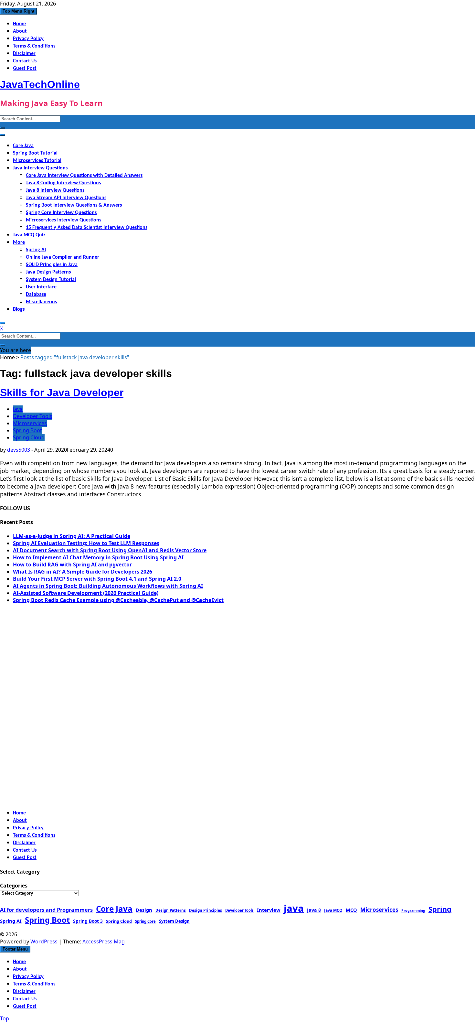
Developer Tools (32, 416)
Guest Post (25, 68)
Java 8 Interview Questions (55, 190)
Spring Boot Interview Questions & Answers (74, 205)
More (19, 242)
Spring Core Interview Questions (61, 212)
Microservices (30, 423)
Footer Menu (15, 949)
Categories (13, 885)
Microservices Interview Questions (63, 220)
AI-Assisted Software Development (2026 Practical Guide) (85, 593)
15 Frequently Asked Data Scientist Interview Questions (86, 227)
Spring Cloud (29, 437)
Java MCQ (333, 910)
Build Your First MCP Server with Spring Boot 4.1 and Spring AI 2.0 (97, 578)
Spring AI (36, 250)
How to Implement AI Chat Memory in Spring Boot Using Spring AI (98, 557)
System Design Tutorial (51, 279)
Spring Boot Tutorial (35, 153)
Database (36, 294)
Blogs (19, 309)
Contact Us (25, 61)
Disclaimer (24, 53)
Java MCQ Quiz (29, 235)
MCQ (351, 910)
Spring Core (145, 921)
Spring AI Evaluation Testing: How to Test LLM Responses (86, 543)
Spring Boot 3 (88, 921)
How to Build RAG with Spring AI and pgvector (72, 564)
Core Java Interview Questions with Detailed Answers (84, 175)
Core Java (23, 145)
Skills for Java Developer (61, 392)
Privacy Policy (28, 38)
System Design (174, 921)
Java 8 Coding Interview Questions (63, 183)
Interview (268, 910)
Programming (413, 910)
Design (144, 910)
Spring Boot (27, 430)
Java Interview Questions (40, 168)
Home (19, 24)
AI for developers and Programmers (46, 909)
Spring (439, 909)
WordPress (44, 941)
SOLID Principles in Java (52, 264)
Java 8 (314, 910)
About (20, 31)
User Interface (41, 287)
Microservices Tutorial (37, 160)
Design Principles (205, 910)
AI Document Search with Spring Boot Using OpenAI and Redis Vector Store (109, 550)
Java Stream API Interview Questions (66, 197)
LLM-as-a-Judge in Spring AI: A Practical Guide (71, 536)
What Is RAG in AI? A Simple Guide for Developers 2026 (82, 571)
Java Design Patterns (48, 272)
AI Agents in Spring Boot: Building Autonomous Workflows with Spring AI (108, 585)
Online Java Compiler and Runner (62, 257)
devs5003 (18, 449)
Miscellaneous (41, 302)
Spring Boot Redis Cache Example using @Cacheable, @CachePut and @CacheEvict (118, 600)
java (18, 409)
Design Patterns (170, 910)
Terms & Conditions (34, 46)
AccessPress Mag (103, 941)
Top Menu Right (18, 11)
